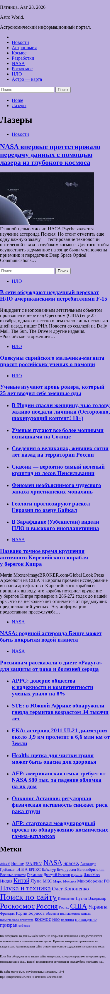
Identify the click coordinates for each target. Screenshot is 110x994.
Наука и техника (25, 888)
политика (67, 919)
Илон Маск (92, 875)
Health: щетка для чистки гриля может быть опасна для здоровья (54, 758)
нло (56, 919)
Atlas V (5, 864)
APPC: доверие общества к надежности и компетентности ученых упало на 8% (52, 687)
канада (86, 913)
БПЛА (22, 869)
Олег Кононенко (70, 889)
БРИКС (35, 870)
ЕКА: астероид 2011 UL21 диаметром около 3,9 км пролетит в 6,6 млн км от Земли (61, 736)
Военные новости (13, 875)
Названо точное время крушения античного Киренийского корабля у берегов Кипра (44, 557)
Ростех (64, 907)
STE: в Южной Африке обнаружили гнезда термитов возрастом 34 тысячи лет (60, 711)
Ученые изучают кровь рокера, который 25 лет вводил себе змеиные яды (52, 390)
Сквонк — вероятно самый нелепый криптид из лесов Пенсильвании (58, 470)
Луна (36, 881)
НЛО (17, 73)
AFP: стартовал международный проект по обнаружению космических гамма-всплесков (60, 829)
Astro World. (12, 17)
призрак (8, 925)
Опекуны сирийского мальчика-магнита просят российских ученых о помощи (52, 361)
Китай (21, 880)
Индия (6, 880)
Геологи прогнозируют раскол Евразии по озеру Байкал (51, 507)
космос (43, 919)
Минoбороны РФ (93, 880)
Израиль (76, 875)
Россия (47, 906)
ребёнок (24, 925)
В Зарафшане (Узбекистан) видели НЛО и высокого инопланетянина (55, 525)
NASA (18, 63)
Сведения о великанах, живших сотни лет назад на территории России (60, 451)
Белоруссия (66, 870)
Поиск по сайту (28, 897)
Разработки (23, 58)
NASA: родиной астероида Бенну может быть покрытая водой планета (50, 636)
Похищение (66, 898)
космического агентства (16, 919)
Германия (35, 875)
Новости (20, 42)
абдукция (52, 913)
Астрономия (24, 47)
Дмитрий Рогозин (57, 875)
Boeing (17, 863)
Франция (7, 913)
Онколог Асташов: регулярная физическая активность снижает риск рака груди (60, 804)
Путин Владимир (91, 898)
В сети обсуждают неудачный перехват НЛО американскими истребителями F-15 (53, 295)
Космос (19, 52)
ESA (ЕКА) (34, 864)
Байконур (49, 870)
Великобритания (90, 870)
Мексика (69, 881)
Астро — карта (27, 79)
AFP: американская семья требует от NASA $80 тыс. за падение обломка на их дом (58, 779)
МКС (47, 881)
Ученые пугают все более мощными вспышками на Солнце (58, 433)
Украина (97, 907)
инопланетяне (70, 914)
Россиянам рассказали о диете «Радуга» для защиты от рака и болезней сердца (51, 665)
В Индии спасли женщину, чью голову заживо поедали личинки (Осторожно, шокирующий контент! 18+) (61, 411)
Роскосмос (22, 68)
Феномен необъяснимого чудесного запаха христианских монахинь (56, 488)
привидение (86, 919)
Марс (57, 881)
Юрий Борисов (30, 913)
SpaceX (71, 863)
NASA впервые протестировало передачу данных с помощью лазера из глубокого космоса (50, 154)
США (78, 906)
